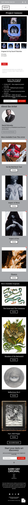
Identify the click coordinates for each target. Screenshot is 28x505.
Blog (14, 475)
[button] (26, 7)
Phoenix (14, 274)
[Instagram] (12, 494)
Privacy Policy (17, 500)
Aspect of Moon (14, 203)
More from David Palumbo (9, 132)
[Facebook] (9, 494)
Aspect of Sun (14, 238)
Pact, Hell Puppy (14, 434)
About (14, 476)
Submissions (14, 478)
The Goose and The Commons (14, 308)
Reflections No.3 (14, 392)
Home (14, 474)
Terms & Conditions (11, 500)
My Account (22, 2)
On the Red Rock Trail (14, 167)
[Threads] (15, 494)
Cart (25, 2)
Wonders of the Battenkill (14, 356)
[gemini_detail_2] (14, 29)
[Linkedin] (18, 494)
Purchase (14, 170)
